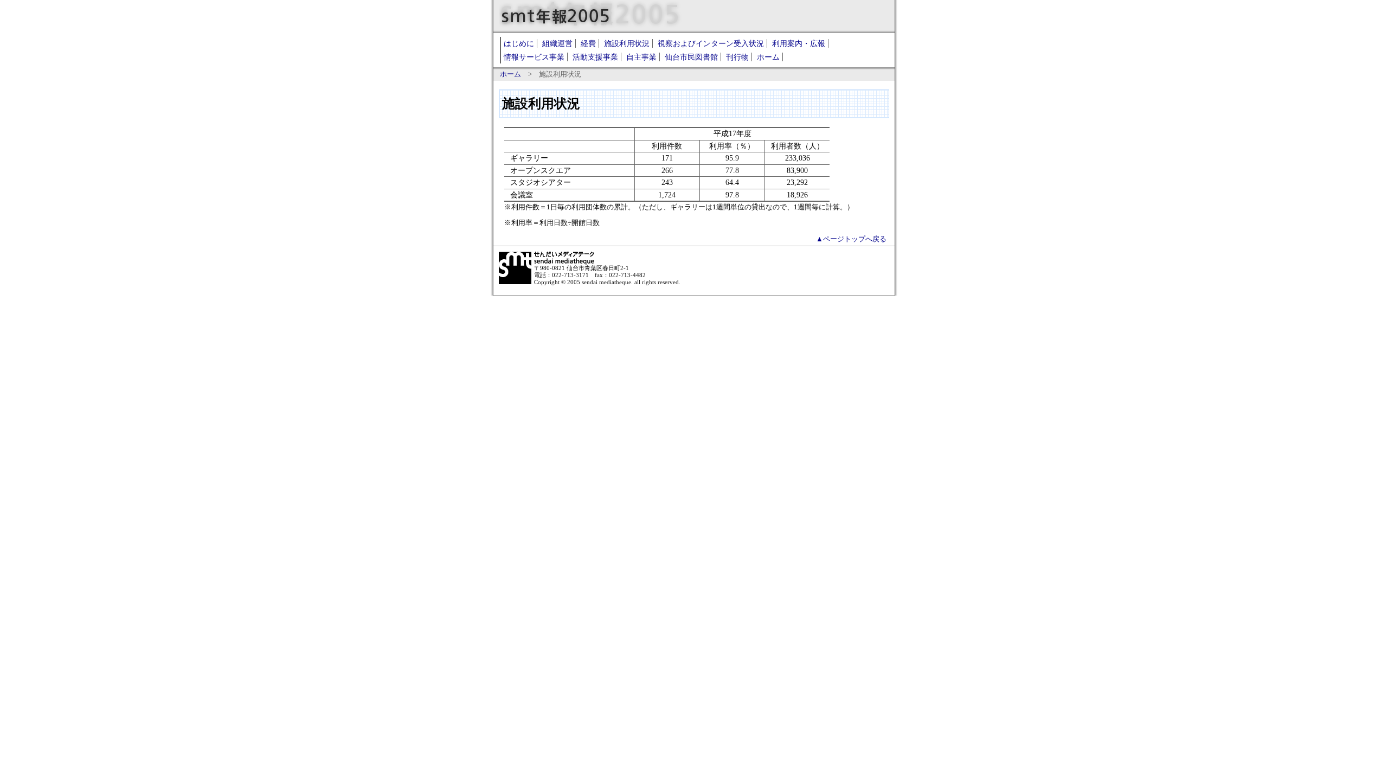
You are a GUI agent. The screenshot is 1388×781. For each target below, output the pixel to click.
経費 (588, 43)
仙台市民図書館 (691, 57)
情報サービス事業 (534, 57)
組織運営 (557, 43)
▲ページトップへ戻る (851, 239)
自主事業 (641, 57)
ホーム (768, 57)
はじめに (519, 43)
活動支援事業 (595, 57)
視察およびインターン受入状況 (711, 43)
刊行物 (737, 57)
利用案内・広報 (798, 43)
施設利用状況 (627, 43)
